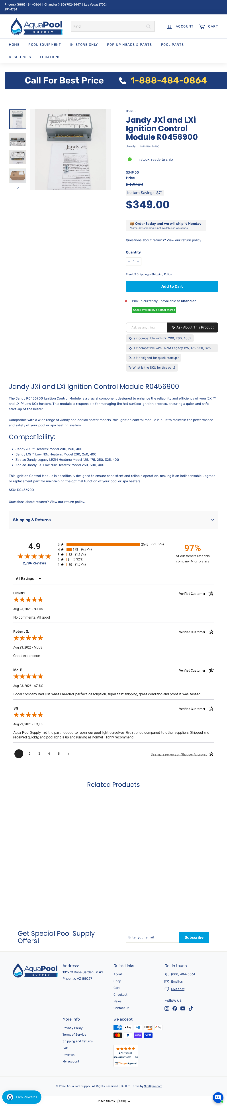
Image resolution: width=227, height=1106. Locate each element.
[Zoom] (70, 149)
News (117, 1001)
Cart (116, 988)
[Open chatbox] (218, 1097)
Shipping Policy (161, 274)
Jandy (131, 146)
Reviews (68, 1055)
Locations (50, 57)
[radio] (113, 544)
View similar (183, 1081)
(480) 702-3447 (69, 4)
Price (130, 178)
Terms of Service (74, 1035)
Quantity (133, 252)
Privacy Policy (73, 1028)
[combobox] (113, 26)
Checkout (120, 995)
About (118, 974)
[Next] (18, 186)
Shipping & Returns (32, 519)
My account (71, 1061)
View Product (28, 899)
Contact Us (121, 1008)
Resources (20, 57)
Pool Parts (172, 45)
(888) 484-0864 (29, 4)
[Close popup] (219, 1043)
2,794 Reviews (34, 563)
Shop (117, 981)
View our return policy (184, 240)
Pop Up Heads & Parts (129, 45)
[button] (113, 1101)
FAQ (65, 1048)
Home (14, 45)
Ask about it (208, 1081)
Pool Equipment (44, 45)
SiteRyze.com (153, 1086)
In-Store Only (84, 45)
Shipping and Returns (78, 1041)
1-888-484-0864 (169, 80)
